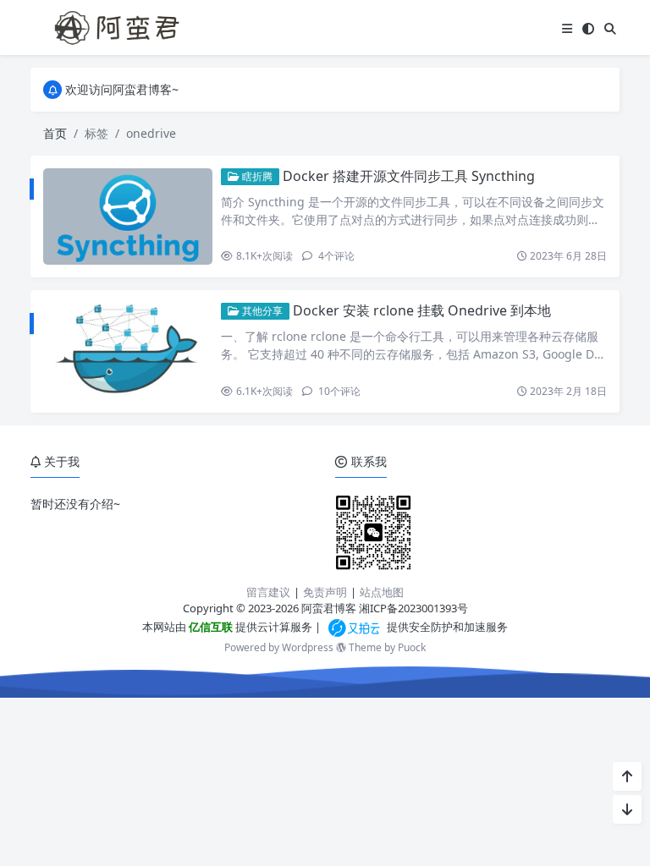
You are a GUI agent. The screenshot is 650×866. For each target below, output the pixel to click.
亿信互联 (209, 626)
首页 (55, 133)
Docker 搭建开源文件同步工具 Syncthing (409, 176)
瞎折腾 (256, 176)
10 (338, 391)
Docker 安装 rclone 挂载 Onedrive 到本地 (422, 310)
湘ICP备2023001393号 (413, 608)
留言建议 (268, 592)
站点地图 (382, 592)
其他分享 (261, 311)
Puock (412, 647)
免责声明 (325, 592)
